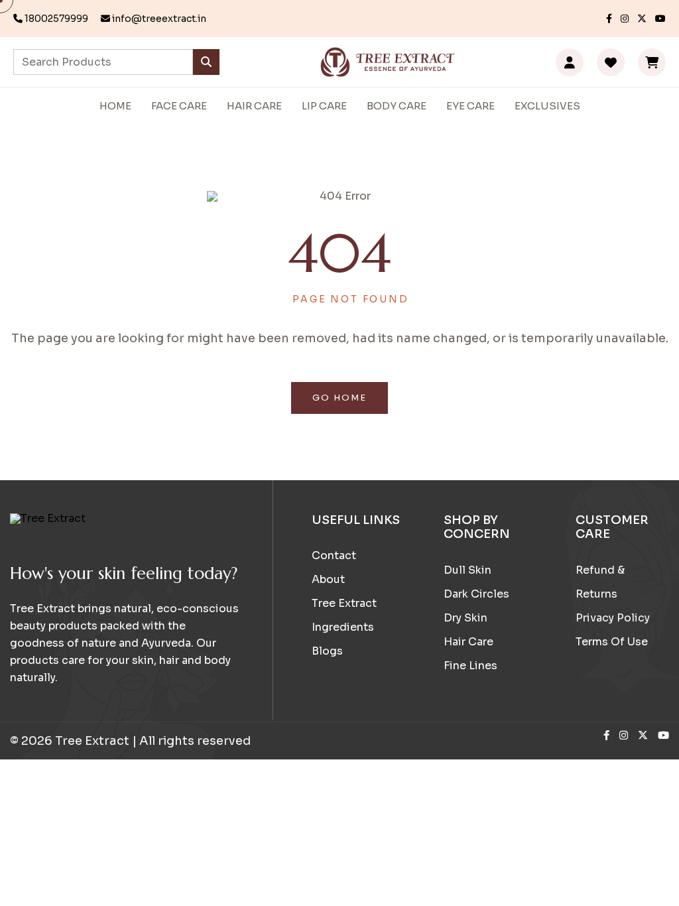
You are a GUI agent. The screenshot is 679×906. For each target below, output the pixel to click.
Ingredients (343, 627)
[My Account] (570, 62)
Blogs (327, 651)
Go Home (339, 397)
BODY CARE (396, 106)
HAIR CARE (254, 106)
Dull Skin (467, 570)
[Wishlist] (611, 62)
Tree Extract (344, 603)
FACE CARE (179, 106)
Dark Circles (476, 594)
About (328, 579)
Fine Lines (470, 666)
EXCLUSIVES (547, 106)
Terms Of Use (612, 642)
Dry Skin (465, 618)
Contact (334, 555)
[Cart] (652, 62)
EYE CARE (470, 106)
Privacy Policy (613, 618)
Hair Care (468, 642)
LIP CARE (324, 106)
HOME (115, 106)
